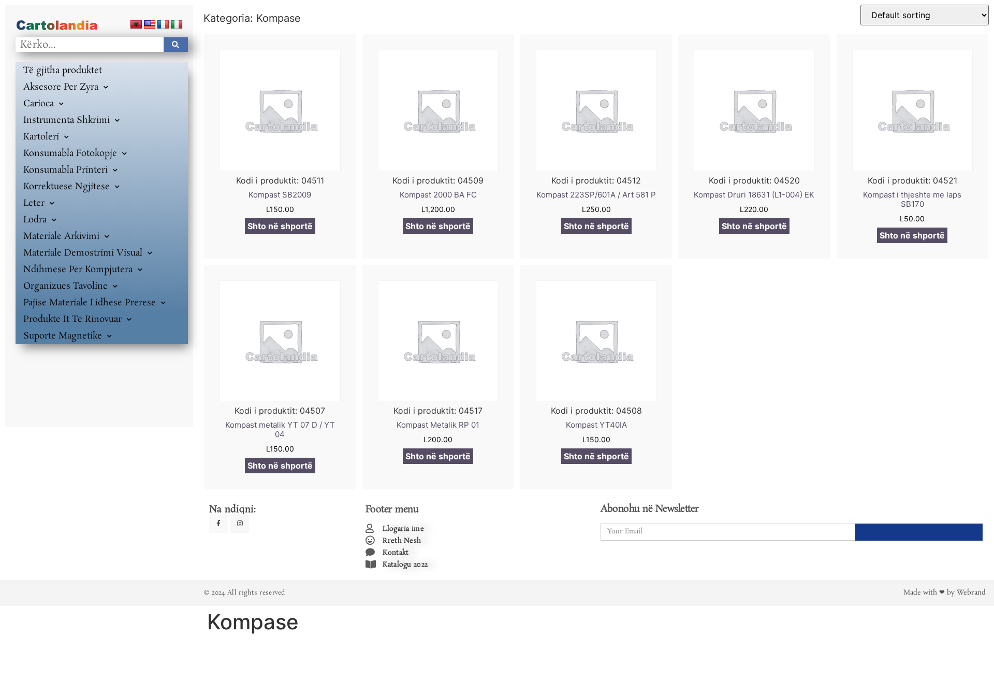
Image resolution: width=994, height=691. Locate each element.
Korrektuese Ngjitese (66, 186)
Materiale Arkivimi (61, 236)
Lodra (35, 220)
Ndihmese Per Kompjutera (78, 269)
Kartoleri (41, 137)
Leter (34, 203)
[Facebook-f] (218, 523)
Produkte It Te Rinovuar (72, 319)
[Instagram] (239, 523)
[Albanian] (136, 25)
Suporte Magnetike (62, 336)
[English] (149, 25)
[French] (163, 25)
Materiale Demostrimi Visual (82, 253)
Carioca (38, 103)
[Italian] (176, 25)
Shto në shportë (280, 226)
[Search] (176, 44)
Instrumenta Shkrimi (66, 120)
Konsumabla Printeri (65, 170)
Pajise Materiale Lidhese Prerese (89, 303)
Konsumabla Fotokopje (70, 153)
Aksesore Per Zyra (60, 87)
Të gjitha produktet (62, 70)
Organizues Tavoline (65, 286)
